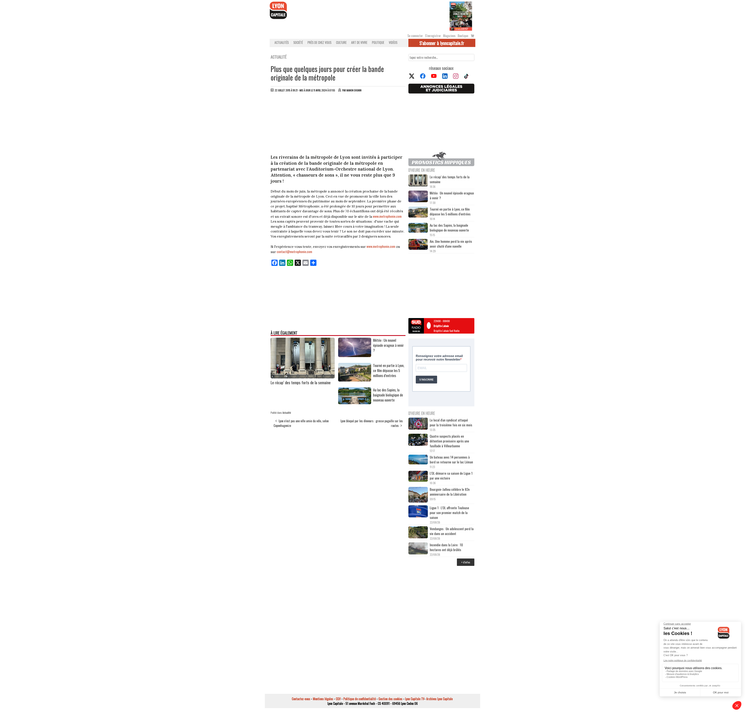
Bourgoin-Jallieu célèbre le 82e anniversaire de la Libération (450, 492)
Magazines (449, 35)
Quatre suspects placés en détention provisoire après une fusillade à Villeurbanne (449, 441)
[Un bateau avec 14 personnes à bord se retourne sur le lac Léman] (418, 460)
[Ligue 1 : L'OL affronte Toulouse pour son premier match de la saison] (418, 512)
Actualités (282, 42)
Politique (378, 42)
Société (298, 42)
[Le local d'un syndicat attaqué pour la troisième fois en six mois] (418, 424)
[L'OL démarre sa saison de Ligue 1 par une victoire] (418, 477)
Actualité (286, 413)
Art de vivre (359, 42)
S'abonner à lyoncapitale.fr (441, 42)
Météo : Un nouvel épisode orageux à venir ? (388, 345)
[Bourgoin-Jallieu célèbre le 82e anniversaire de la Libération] (418, 495)
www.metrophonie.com (387, 216)
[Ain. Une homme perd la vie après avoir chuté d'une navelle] (418, 245)
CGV (338, 698)
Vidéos (393, 42)
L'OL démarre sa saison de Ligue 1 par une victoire (451, 475)
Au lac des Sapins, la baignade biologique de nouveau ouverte (388, 394)
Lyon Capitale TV (414, 698)
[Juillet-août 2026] (460, 15)
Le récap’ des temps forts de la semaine (301, 382)
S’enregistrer (433, 35)
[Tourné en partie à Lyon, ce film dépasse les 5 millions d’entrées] (354, 380)
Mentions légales (323, 698)
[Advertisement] (338, 124)
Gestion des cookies (390, 698)
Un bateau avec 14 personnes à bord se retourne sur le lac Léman (452, 459)
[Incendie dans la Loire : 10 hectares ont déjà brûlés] (418, 549)
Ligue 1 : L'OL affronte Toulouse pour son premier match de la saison (449, 512)
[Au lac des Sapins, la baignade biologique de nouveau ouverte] (354, 403)
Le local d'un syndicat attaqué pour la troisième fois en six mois (451, 422)
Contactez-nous (301, 698)
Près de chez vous (319, 42)
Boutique (463, 35)
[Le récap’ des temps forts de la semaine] (303, 377)
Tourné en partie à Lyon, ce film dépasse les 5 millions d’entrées (388, 370)
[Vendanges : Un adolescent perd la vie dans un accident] (418, 532)
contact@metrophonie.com (294, 251)
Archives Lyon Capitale (439, 698)
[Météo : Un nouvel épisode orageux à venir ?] (354, 355)
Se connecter (415, 35)
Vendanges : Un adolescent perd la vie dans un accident (452, 531)
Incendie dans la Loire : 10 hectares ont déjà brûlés (446, 547)
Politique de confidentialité (359, 698)
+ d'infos (465, 562)
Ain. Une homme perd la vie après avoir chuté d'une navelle (451, 244)
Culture (341, 42)
